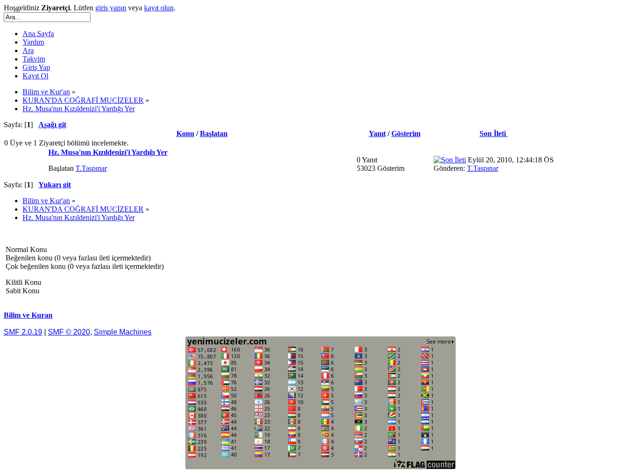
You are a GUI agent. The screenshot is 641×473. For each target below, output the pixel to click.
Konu (185, 133)
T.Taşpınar (91, 168)
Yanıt (377, 133)
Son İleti (494, 133)
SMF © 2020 (69, 332)
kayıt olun (159, 8)
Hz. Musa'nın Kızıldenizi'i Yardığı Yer (108, 152)
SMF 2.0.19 (23, 332)
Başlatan (214, 133)
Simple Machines (123, 332)
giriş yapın (110, 8)
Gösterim (405, 133)
